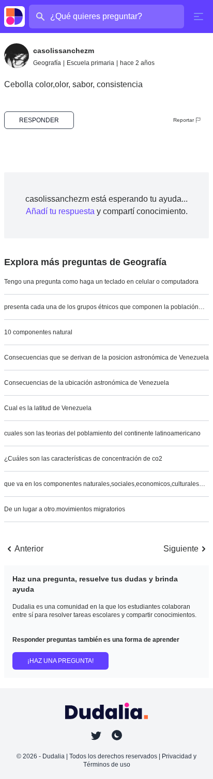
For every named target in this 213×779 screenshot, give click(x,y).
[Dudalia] (14, 16)
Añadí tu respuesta (60, 211)
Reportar (183, 120)
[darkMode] (117, 735)
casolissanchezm (63, 50)
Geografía (47, 63)
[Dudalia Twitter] (96, 736)
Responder (39, 120)
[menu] (198, 16)
